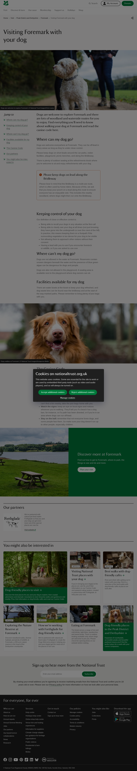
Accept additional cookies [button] (52, 392)
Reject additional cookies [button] (82, 392)
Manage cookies (67, 398)
